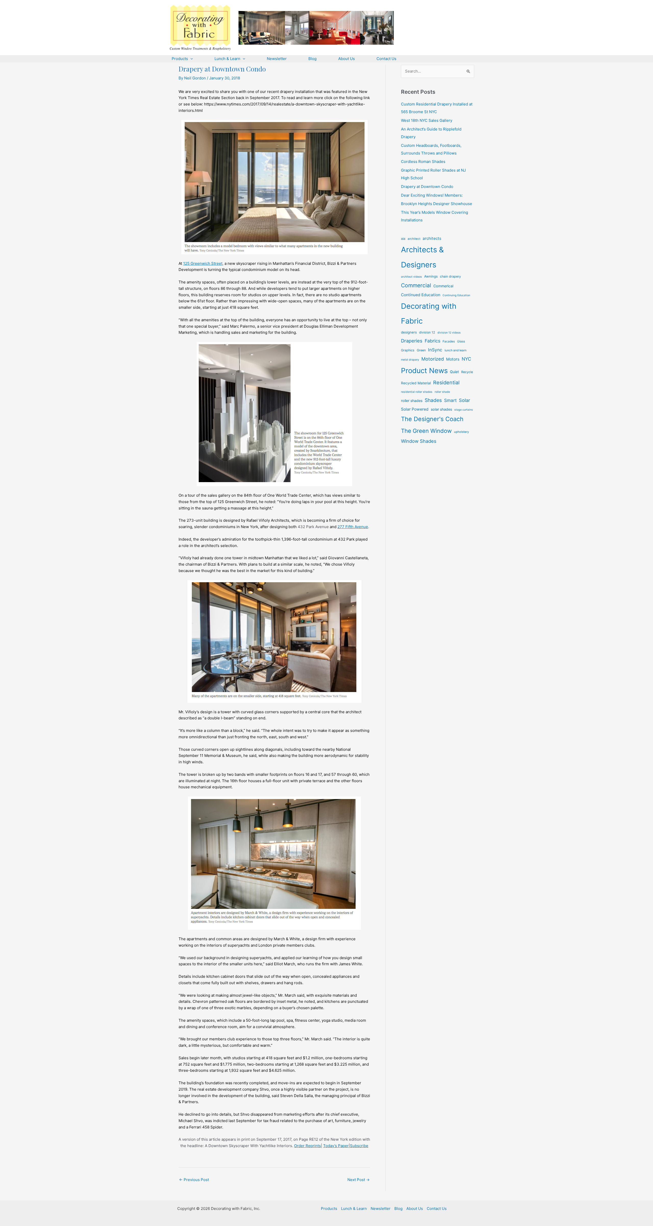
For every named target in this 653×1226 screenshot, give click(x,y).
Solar (464, 400)
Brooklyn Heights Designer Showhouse (436, 203)
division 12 (427, 332)
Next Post (358, 1179)
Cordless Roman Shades (423, 161)
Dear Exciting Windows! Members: (432, 195)
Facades (449, 341)
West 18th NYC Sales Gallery (426, 120)
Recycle (467, 372)
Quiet (454, 372)
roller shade (442, 392)
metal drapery (410, 359)
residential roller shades (416, 392)
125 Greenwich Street (202, 263)
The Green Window (426, 430)
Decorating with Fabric (428, 313)
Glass (461, 341)
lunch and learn (456, 350)
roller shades (411, 400)
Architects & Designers (422, 257)
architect (414, 239)
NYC (466, 359)
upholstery (461, 432)
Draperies (411, 340)
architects (432, 238)
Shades (433, 400)
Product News (424, 370)
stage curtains (463, 409)
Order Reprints (307, 1145)
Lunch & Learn (354, 1208)
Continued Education (420, 294)
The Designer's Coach (432, 419)
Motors (452, 359)
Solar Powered (415, 409)
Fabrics (432, 340)
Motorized (432, 359)
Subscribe (359, 1145)
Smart (450, 400)
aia (403, 239)
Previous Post (194, 1179)
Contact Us (437, 1208)
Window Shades (418, 441)
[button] (190, 59)
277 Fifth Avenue (352, 526)
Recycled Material (416, 383)
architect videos (411, 276)
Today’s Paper (336, 1145)
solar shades (441, 409)
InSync (435, 349)
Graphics (408, 350)
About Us (414, 1208)
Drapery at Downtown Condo (427, 186)
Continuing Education (456, 295)
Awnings (431, 276)
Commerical (443, 286)
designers (409, 332)
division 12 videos (449, 332)
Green (421, 350)
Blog (398, 1208)
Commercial (416, 285)
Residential (446, 382)
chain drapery (450, 276)
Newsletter (381, 1208)
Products (329, 1208)
